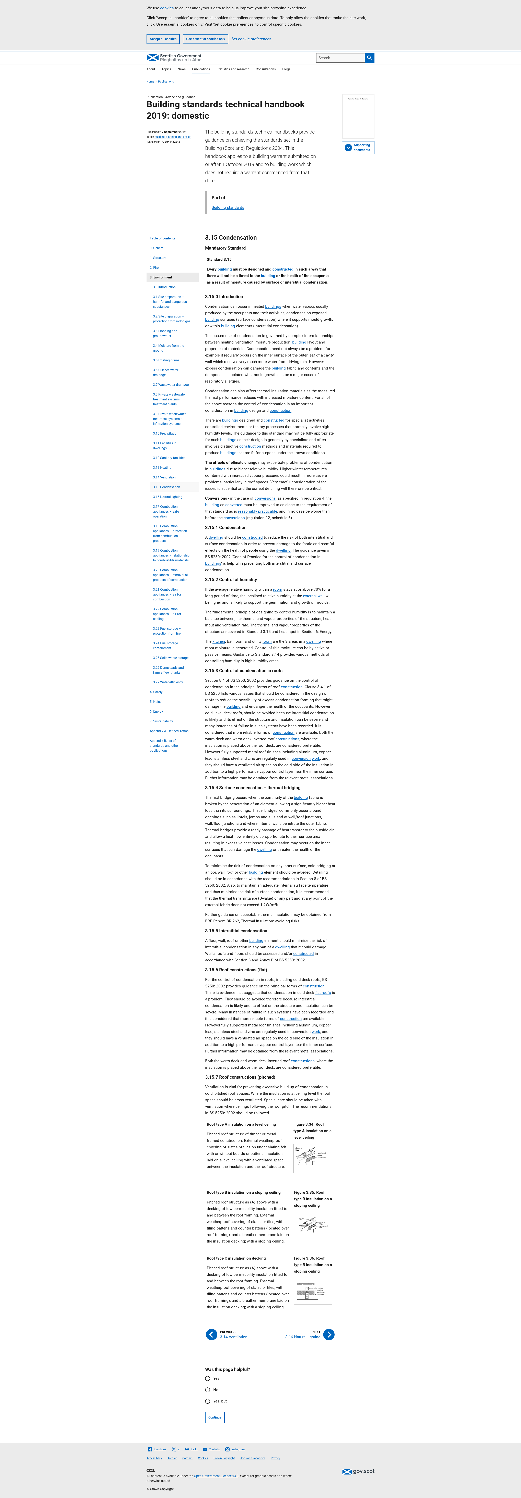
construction (280, 410)
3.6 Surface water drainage (165, 372)
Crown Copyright (224, 1458)
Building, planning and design (172, 136)
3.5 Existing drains (166, 360)
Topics (166, 69)
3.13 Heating (162, 468)
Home (150, 81)
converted (233, 504)
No (215, 1389)
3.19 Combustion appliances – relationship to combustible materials (171, 555)
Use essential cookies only (205, 39)
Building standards (228, 207)
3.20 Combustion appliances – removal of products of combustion (170, 575)
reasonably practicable (257, 511)
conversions (265, 498)
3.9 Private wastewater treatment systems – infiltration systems (169, 419)
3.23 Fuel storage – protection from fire (167, 631)
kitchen (218, 641)
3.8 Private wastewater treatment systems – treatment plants (169, 399)
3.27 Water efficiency (168, 682)
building (225, 269)
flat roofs (323, 992)
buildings (273, 306)
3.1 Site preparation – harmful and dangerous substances (170, 302)
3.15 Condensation (166, 487)
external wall (314, 596)
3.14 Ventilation (164, 477)
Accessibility (154, 1458)
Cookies (203, 1458)
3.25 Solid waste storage (170, 658)
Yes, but (220, 1401)
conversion (301, 758)
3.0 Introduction (164, 287)
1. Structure (158, 258)
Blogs (286, 69)
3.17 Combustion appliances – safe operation (166, 511)
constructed (283, 269)
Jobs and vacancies (252, 1458)
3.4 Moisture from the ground (168, 348)
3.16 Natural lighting (167, 497)
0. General (157, 248)
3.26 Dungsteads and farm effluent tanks (168, 670)
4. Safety (156, 692)
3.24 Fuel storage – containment (167, 645)
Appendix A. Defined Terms (169, 731)
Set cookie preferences (251, 39)
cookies (167, 8)
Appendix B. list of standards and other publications (164, 745)
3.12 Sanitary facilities (169, 458)
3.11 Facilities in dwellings (164, 445)
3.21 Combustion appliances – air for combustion (167, 594)
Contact (187, 1458)
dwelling (216, 537)
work (316, 758)
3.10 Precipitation (165, 433)
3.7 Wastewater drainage (171, 385)
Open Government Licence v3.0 (216, 1476)
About (151, 69)
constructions (287, 739)
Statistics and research (233, 69)
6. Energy (156, 711)
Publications (201, 69)
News (182, 69)
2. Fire (154, 268)
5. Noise (155, 702)
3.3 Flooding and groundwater (165, 333)
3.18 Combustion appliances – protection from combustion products (170, 533)
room (277, 589)
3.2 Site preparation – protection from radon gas (171, 318)
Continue (214, 1417)
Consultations (266, 69)
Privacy (275, 1458)
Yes (216, 1378)
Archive (172, 1458)
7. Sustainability (161, 721)
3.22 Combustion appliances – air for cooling (167, 614)
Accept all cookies (163, 39)
